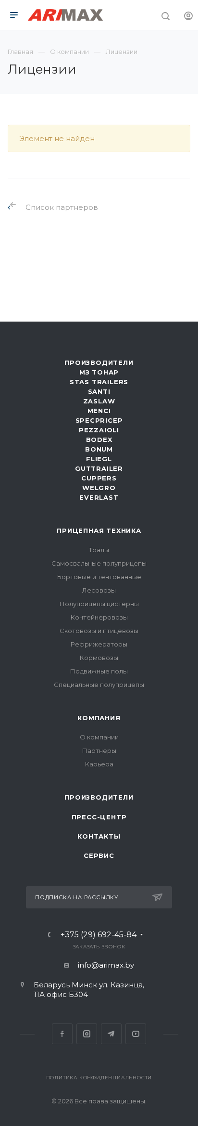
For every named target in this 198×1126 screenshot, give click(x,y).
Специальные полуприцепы (99, 684)
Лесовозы (99, 590)
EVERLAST (98, 497)
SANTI (99, 391)
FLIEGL (99, 459)
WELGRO (99, 488)
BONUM (99, 449)
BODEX (99, 439)
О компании (99, 737)
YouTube (135, 1033)
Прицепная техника (99, 530)
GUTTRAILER (99, 468)
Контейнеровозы (99, 617)
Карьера (99, 764)
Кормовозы (99, 657)
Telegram (111, 1033)
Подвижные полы (99, 671)
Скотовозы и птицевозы (99, 630)
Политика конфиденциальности (99, 1077)
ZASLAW (99, 401)
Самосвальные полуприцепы (99, 563)
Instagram (86, 1033)
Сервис (99, 855)
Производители (98, 362)
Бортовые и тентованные (99, 577)
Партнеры (99, 750)
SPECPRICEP (99, 420)
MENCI (99, 410)
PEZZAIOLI (99, 430)
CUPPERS (99, 478)
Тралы (99, 550)
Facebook (62, 1033)
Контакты (98, 836)
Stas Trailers (99, 382)
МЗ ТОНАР (99, 372)
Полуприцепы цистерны (99, 604)
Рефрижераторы (99, 644)
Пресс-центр (99, 817)
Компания (98, 718)
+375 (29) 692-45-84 (98, 935)
